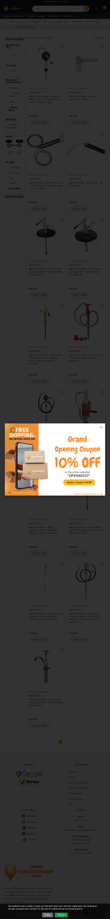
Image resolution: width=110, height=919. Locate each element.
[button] (101, 427)
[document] (55, 459)
